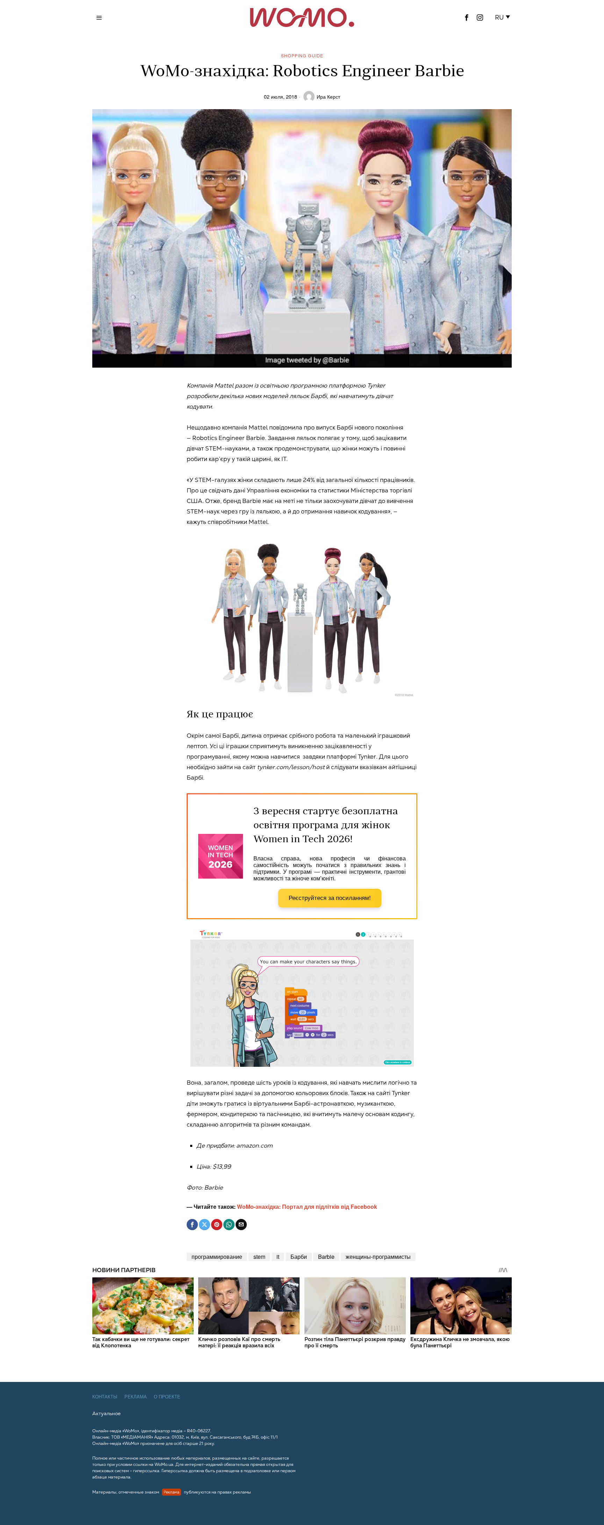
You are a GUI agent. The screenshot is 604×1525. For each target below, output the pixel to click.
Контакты (104, 1396)
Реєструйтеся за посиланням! (330, 898)
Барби (298, 1257)
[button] (504, 17)
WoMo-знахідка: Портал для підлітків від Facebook (307, 1207)
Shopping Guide (302, 55)
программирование (217, 1257)
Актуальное (106, 1413)
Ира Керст (328, 96)
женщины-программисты (378, 1257)
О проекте (167, 1396)
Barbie (326, 1257)
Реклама (135, 1396)
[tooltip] (466, 17)
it (277, 1257)
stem (259, 1257)
